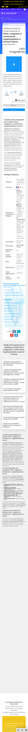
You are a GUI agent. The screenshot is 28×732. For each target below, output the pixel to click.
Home (3, 17)
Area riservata (5, 9)
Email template (20, 265)
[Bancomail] (10, 14)
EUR (19, 9)
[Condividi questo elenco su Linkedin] (16, 335)
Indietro (6, 24)
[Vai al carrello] (24, 9)
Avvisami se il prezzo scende (18, 101)
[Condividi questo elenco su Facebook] (14, 331)
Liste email (8, 17)
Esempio (15, 105)
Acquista (15, 109)
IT (14, 9)
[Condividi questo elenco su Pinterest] (12, 335)
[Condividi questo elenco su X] (18, 331)
